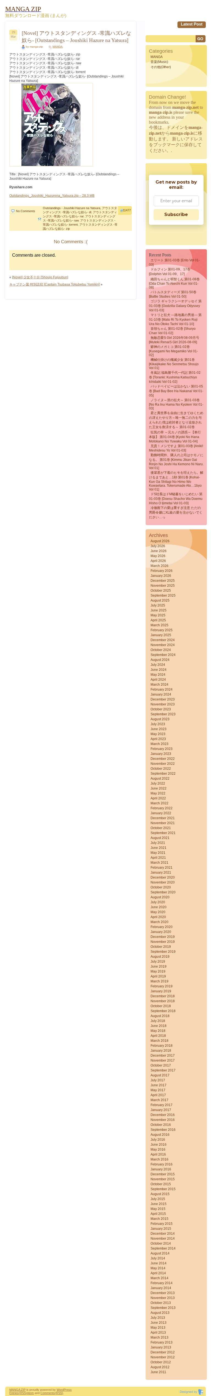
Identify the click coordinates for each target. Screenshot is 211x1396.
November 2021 (163, 823)
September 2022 (163, 773)
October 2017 (161, 1065)
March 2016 (159, 1159)
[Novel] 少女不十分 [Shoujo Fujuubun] (40, 277)
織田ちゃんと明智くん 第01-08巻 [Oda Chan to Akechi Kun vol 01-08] (174, 283)
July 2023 (158, 724)
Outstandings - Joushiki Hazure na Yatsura (71, 208)
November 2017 (163, 1060)
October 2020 (161, 887)
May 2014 (158, 1268)
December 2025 (163, 581)
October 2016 (161, 1125)
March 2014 (159, 1278)
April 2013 (158, 1332)
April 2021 (158, 858)
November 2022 (163, 764)
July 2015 (158, 1199)
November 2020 (163, 882)
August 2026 (160, 541)
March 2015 (159, 1219)
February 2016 (162, 1164)
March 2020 (159, 922)
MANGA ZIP (17, 1389)
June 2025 (158, 610)
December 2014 (163, 1234)
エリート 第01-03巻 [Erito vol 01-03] (174, 262)
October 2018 (161, 1006)
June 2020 (158, 907)
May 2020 (158, 912)
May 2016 (158, 1149)
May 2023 (158, 734)
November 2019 (163, 942)
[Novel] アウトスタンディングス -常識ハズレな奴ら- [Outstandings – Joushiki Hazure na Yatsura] (76, 36)
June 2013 (158, 1323)
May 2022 (158, 793)
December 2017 (163, 1055)
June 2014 (158, 1263)
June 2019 (158, 966)
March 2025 (159, 625)
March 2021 (159, 863)
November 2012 (163, 1357)
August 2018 (160, 1016)
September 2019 (163, 952)
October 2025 (161, 590)
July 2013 (158, 1318)
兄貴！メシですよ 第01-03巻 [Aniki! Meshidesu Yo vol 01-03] (176, 448)
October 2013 (161, 1303)
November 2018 (163, 1001)
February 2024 (162, 689)
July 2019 (158, 961)
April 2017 (158, 1095)
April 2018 (158, 1036)
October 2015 (161, 1184)
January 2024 (161, 694)
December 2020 (163, 877)
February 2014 (162, 1283)
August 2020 (160, 897)
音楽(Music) (159, 62)
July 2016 (158, 1140)
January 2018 (161, 1050)
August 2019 (160, 957)
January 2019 (161, 991)
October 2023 (161, 709)
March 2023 (159, 744)
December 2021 (163, 818)
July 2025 (158, 605)
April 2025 (158, 620)
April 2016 (158, 1154)
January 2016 (161, 1169)
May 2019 (158, 971)
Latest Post (191, 24)
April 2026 (158, 561)
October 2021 (161, 828)
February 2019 (162, 986)
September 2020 (163, 892)
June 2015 (158, 1204)
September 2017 (163, 1070)
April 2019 (158, 976)
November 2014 (163, 1238)
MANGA (57, 46)
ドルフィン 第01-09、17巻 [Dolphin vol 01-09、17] (169, 271)
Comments (47, 1393)
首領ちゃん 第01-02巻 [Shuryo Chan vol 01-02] (172, 331)
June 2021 (158, 848)
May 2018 (158, 1031)
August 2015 (160, 1194)
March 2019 (159, 981)
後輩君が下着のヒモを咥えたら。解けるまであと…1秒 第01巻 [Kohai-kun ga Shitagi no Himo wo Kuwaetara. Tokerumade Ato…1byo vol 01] (176, 481)
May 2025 (158, 615)
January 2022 (161, 813)
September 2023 (163, 714)
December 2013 (163, 1293)
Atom (30, 1393)
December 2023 (163, 699)
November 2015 (163, 1179)
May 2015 (158, 1209)
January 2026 (161, 576)
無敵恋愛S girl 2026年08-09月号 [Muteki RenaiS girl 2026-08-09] (174, 340)
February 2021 (162, 867)
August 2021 (160, 838)
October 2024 (161, 650)
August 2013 (160, 1313)
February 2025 (162, 630)
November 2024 (163, 645)
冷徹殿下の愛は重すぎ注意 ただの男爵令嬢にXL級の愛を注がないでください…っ (175, 512)
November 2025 (163, 586)
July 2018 (158, 1021)
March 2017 (159, 1100)
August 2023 (160, 719)
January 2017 (161, 1110)
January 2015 (161, 1229)
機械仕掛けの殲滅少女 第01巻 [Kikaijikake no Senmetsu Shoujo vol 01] (174, 364)
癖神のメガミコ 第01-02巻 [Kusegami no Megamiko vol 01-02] (173, 351)
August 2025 (160, 600)
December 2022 (163, 759)
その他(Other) (161, 67)
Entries (14, 1393)
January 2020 (161, 932)
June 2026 (158, 551)
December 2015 (163, 1174)
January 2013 (161, 1347)
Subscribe (176, 214)
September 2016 (163, 1130)
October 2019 (161, 947)
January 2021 (161, 872)
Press (68, 1389)
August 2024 (160, 660)
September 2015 (163, 1189)
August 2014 (160, 1253)
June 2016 (158, 1144)
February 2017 (162, 1105)
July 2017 (158, 1080)
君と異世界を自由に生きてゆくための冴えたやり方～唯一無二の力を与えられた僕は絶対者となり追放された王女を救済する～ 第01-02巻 (176, 420)
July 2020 (158, 902)
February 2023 (162, 749)
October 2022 (161, 769)
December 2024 (163, 640)
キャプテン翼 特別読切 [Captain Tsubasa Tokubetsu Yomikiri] (54, 284)
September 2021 (163, 833)
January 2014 (161, 1288)
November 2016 (163, 1120)
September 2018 (163, 1011)
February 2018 (162, 1046)
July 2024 (158, 665)
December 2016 (163, 1115)
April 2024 (158, 680)
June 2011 (158, 1372)
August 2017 (160, 1075)
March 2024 (159, 684)
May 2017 (158, 1090)
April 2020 (158, 917)
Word (60, 1389)
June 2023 (158, 729)
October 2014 (161, 1243)
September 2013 (163, 1308)
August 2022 (160, 778)
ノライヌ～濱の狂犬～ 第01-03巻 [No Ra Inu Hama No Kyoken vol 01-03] (176, 404)
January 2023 (161, 754)
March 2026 (159, 566)
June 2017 (158, 1085)
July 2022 (158, 783)
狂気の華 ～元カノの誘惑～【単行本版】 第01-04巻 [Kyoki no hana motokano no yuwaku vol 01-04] (175, 436)
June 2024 (158, 670)
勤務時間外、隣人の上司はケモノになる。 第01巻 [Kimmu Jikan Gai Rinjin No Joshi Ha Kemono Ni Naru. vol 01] (176, 461)
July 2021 (158, 843)
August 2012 (160, 1367)
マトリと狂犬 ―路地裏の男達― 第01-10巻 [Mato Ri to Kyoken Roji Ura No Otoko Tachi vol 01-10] (175, 319)
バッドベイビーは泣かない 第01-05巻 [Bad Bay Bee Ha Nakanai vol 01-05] (176, 390)
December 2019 (163, 937)
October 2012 (161, 1362)
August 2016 (160, 1135)
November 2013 (163, 1298)
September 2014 (163, 1248)
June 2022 (158, 788)
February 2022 (162, 808)
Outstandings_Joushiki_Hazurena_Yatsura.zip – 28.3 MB (52, 196)
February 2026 (162, 571)
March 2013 (159, 1337)
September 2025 (163, 595)
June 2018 (158, 1026)
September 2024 (163, 655)
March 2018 (159, 1041)
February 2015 (162, 1224)
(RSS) (23, 1393)
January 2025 (161, 635)
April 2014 (158, 1273)
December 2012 (163, 1352)
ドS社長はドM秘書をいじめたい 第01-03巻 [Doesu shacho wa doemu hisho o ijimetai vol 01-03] (175, 498)
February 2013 (162, 1342)
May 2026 (158, 556)
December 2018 (163, 996)
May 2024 (158, 675)
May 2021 (158, 853)
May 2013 (158, 1327)
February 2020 (162, 927)
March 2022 (159, 803)
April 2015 (158, 1214)
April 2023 (158, 739)
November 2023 (163, 704)
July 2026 (158, 546)
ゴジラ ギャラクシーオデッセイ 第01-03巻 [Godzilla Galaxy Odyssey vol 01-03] (175, 305)
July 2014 (158, 1258)
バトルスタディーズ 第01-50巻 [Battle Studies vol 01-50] (172, 294)
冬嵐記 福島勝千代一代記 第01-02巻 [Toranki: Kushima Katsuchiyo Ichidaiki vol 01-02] (175, 377)
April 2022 (158, 798)
